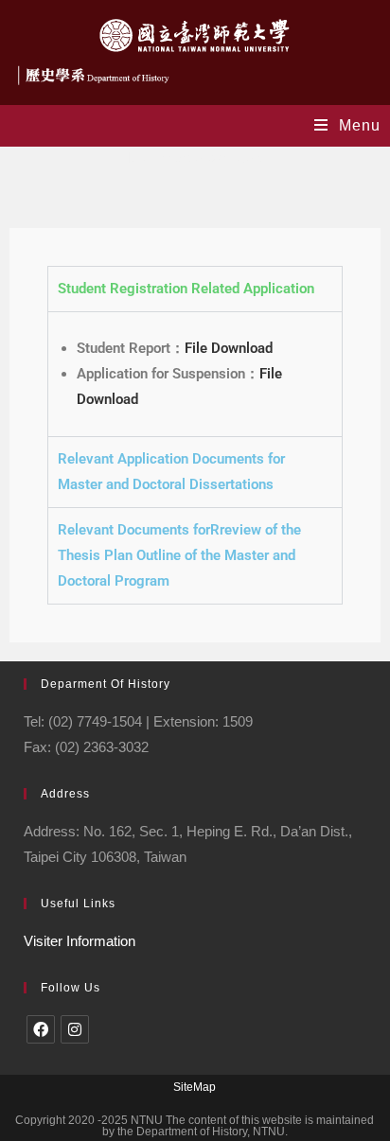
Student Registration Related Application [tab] (186, 288)
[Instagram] (75, 1029)
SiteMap (194, 1087)
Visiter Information (79, 941)
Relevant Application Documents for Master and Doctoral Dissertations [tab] (171, 471)
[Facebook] (41, 1029)
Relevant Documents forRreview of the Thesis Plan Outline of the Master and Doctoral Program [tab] (179, 555)
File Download (229, 348)
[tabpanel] (194, 373)
